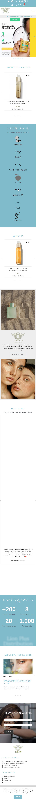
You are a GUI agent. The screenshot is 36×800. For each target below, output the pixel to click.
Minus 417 (18, 195)
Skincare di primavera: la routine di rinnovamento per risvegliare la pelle (17, 681)
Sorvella (18, 221)
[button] (1, 37)
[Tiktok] (27, 1)
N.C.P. (18, 208)
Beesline (18, 144)
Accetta (18, 796)
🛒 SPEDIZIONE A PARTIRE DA (18, 16)
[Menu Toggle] (33, 11)
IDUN (18, 183)
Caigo (18, 157)
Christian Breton (18, 109)
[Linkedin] (25, 1)
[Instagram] (22, 1)
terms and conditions (18, 728)
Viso (29, 75)
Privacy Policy (26, 793)
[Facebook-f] (20, 1)
